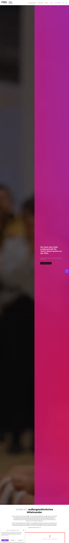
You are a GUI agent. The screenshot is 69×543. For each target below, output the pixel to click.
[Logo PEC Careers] (4, 2)
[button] (23, 530)
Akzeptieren (5, 540)
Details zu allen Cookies (5, 537)
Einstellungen (20, 540)
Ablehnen (12, 540)
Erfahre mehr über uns (34, 527)
